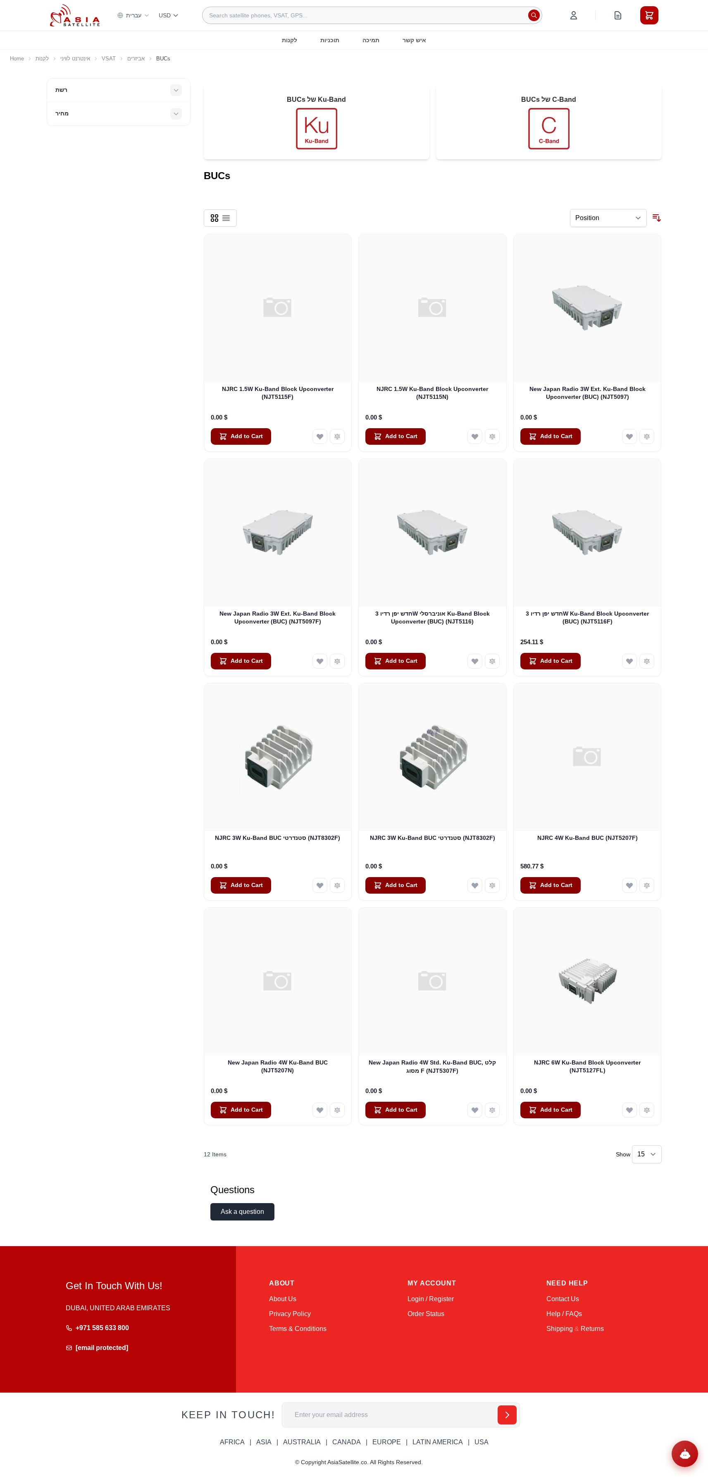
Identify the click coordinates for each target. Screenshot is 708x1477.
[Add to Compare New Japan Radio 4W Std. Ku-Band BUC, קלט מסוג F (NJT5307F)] (492, 1110)
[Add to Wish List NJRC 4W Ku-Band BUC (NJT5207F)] (629, 885)
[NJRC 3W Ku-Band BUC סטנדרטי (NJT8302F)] (278, 757)
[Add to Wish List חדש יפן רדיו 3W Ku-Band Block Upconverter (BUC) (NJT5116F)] (629, 661)
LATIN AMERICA (437, 1442)
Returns (592, 1328)
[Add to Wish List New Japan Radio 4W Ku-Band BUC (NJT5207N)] (319, 1110)
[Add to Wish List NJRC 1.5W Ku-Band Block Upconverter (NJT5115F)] (319, 436)
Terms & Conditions (298, 1328)
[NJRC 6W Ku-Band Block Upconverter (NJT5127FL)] (587, 981)
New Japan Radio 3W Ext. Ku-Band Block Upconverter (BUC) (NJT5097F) (277, 617)
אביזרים (136, 58)
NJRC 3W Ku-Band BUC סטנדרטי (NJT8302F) (277, 837)
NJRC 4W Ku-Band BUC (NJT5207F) (587, 837)
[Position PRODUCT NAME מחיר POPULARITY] (608, 218)
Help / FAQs (564, 1313)
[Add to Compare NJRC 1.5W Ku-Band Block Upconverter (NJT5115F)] (337, 436)
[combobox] (372, 15)
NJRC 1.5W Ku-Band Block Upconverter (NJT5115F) (278, 393)
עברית (133, 15)
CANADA (346, 1442)
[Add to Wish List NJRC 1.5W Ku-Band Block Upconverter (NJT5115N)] (474, 436)
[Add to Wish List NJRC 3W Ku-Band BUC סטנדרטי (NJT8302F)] (319, 885)
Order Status (426, 1313)
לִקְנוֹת (289, 40)
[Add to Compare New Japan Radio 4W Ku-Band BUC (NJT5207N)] (337, 1110)
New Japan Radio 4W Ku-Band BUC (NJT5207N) (278, 1066)
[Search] (534, 15)
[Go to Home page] (75, 15)
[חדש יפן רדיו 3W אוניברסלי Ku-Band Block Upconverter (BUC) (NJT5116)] (432, 533)
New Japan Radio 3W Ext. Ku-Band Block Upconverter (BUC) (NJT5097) (587, 393)
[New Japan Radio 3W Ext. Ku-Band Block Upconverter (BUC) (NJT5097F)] (278, 533)
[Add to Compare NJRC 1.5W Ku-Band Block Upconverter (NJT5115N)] (492, 436)
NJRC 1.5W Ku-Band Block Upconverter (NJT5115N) (432, 393)
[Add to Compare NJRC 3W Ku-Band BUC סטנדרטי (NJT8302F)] (337, 885)
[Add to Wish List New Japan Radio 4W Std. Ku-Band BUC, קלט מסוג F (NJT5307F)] (474, 1110)
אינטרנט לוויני (75, 58)
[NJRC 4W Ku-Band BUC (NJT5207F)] (587, 757)
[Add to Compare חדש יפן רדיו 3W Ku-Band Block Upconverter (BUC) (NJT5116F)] (646, 661)
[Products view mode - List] (226, 218)
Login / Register (431, 1298)
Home (17, 58)
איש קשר (414, 40)
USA (481, 1442)
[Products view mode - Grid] (214, 218)
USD (165, 15)
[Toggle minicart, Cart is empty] (649, 15)
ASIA (264, 1442)
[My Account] (573, 15)
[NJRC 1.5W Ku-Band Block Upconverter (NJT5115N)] (432, 308)
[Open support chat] (685, 1454)
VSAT (109, 58)
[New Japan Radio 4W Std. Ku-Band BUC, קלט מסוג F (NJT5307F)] (432, 981)
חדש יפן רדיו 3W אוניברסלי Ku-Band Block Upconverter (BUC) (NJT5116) (432, 617)
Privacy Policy (290, 1313)
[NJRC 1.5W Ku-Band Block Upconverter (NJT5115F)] (278, 308)
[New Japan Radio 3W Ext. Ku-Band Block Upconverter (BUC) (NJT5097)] (587, 308)
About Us (282, 1298)
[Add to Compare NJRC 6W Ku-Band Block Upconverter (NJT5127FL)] (646, 1110)
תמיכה (370, 40)
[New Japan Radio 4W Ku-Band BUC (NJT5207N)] (278, 981)
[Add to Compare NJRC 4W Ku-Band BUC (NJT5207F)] (646, 885)
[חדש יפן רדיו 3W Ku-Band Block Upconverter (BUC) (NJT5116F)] (587, 533)
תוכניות (329, 40)
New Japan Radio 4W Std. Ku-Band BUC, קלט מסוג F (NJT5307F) (432, 1066)
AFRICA (232, 1442)
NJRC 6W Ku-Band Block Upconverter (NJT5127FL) (587, 1066)
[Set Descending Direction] (657, 218)
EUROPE (386, 1442)
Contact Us (562, 1298)
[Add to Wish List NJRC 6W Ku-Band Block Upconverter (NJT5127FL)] (629, 1110)
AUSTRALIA (302, 1442)
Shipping (559, 1328)
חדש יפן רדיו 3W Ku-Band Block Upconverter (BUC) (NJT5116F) (587, 617)
